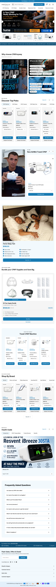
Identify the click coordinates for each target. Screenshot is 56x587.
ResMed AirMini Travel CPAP (21, 123)
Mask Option (18, 127)
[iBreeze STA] (28, 452)
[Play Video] (13, 173)
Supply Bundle (46, 127)
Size (17, 403)
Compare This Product (8, 140)
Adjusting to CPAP (46, 73)
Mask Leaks (33, 91)
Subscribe (23, 557)
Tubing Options (6, 127)
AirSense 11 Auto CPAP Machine (7, 123)
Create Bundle (15, 299)
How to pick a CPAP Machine (36, 68)
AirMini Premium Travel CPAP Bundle (36, 184)
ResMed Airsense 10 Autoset (34, 123)
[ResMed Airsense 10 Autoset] (35, 113)
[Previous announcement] (1, 1)
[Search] (13, 4)
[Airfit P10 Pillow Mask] (21, 389)
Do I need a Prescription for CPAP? (37, 66)
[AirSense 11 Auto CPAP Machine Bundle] (48, 113)
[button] (5, 122)
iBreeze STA (5, 469)
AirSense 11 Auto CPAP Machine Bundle (48, 123)
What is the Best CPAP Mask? (36, 71)
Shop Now (27, 260)
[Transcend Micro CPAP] (34, 342)
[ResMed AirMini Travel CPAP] (21, 113)
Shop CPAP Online (39, 4)
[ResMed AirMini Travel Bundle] (22, 342)
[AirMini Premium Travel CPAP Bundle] (40, 168)
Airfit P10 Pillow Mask (20, 399)
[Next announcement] (54, 1)
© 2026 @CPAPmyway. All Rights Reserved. (14, 583)
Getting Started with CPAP (35, 73)
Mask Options (45, 131)
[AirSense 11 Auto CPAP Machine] (8, 113)
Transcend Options (33, 356)
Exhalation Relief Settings (35, 86)
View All (44, 429)
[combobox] (21, 4)
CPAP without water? (47, 83)
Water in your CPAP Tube (35, 83)
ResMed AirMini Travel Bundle (21, 353)
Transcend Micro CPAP (33, 353)
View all (44, 100)
